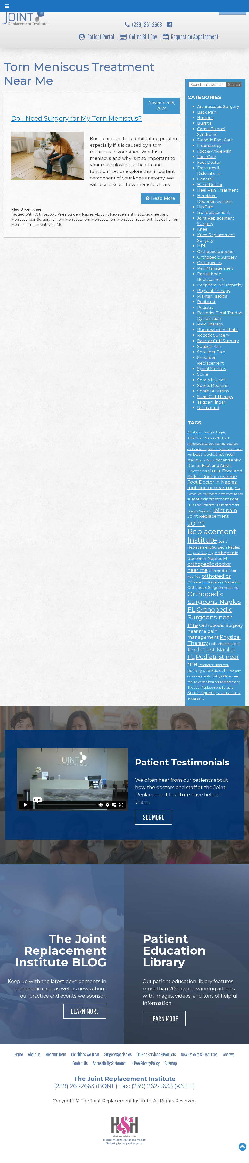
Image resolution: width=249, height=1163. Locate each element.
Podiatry (205, 307)
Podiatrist (206, 302)
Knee (36, 209)
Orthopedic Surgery (217, 257)
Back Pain (206, 112)
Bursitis (204, 123)
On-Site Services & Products (156, 1054)
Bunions (205, 117)
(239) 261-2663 (147, 24)
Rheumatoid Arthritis (217, 329)
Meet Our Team (55, 1054)
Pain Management (215, 268)
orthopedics (216, 576)
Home (19, 1054)
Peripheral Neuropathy (220, 285)
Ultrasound (208, 408)
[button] (243, 1146)
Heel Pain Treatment (217, 190)
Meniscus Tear (23, 219)
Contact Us (80, 1063)
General (205, 179)
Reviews (228, 1054)
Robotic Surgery (213, 335)
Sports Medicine (212, 385)
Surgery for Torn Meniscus (59, 219)
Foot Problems (204, 505)
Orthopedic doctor (215, 251)
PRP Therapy (210, 324)
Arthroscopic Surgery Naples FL (208, 438)
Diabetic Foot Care (215, 140)
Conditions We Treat (85, 1054)
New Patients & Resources (199, 1054)
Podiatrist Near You (214, 665)
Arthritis (192, 432)
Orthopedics (209, 262)
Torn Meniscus (95, 219)
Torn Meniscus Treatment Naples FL (139, 219)
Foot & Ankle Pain (214, 151)
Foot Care (206, 157)
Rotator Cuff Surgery (218, 341)
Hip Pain (205, 207)
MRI (201, 246)
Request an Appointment (194, 36)
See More (153, 817)
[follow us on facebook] (169, 24)
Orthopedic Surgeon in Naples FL (213, 582)
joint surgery (203, 553)
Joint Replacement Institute (125, 214)
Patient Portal (100, 36)
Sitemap (171, 1063)
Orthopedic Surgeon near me (212, 588)
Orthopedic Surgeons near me (209, 617)
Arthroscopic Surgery (218, 106)
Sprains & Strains (213, 391)
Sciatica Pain (209, 346)
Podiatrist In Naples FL (225, 644)
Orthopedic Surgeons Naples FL (214, 601)
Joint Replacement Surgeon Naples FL (213, 547)
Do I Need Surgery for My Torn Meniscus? (76, 118)
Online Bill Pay (143, 36)
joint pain (225, 510)
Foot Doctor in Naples (212, 482)
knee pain (159, 214)
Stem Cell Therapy (215, 396)
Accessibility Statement (109, 1063)
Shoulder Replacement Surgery (210, 687)
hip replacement (213, 212)
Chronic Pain (204, 460)
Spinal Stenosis (211, 368)
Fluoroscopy (209, 145)
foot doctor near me (210, 487)
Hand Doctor (209, 184)
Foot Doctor (209, 162)
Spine (202, 374)
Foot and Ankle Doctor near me (214, 473)
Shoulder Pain (211, 352)
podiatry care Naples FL (207, 670)
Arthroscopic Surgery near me (206, 443)
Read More (163, 198)
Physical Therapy (213, 290)
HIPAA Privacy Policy (146, 1063)
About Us (34, 1054)
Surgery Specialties (118, 1054)
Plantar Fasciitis (212, 296)
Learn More (85, 1011)
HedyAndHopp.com (132, 1143)
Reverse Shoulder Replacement (217, 682)
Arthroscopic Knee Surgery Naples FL (67, 214)
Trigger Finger (211, 402)
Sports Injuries (211, 380)
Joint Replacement (208, 516)
